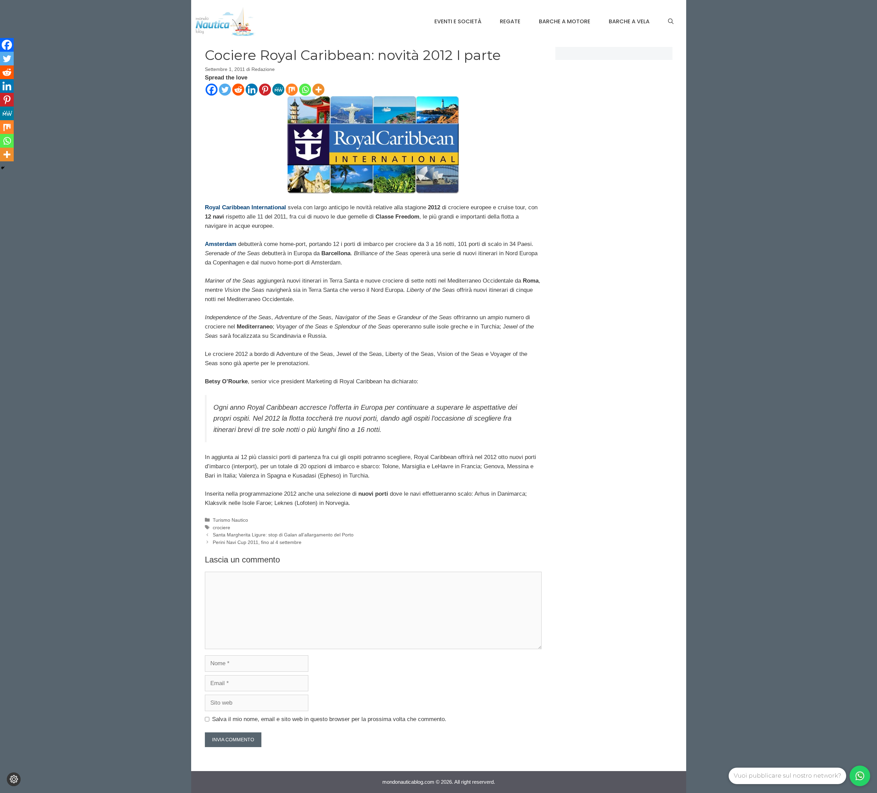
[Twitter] (225, 90)
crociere (221, 527)
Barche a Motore (564, 21)
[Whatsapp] (305, 90)
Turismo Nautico (230, 520)
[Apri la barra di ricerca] (671, 21)
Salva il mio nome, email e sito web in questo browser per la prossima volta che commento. (329, 719)
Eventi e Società (457, 21)
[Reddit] (238, 90)
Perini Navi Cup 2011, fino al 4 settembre (257, 542)
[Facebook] (212, 90)
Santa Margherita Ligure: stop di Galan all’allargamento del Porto (283, 534)
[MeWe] (278, 90)
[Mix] (292, 90)
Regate (510, 21)
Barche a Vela (629, 21)
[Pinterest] (265, 90)
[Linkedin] (252, 90)
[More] (318, 90)
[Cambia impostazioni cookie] (14, 779)
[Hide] (2, 168)
